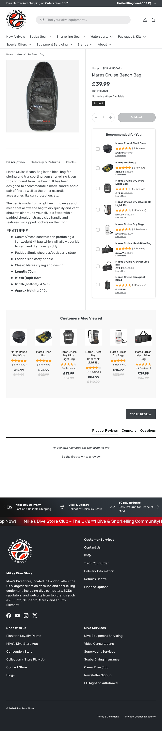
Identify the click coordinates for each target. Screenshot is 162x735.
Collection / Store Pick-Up (25, 659)
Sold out (136, 117)
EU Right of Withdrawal (101, 683)
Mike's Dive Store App (22, 644)
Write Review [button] (140, 414)
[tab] (15, 162)
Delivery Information (99, 571)
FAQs (88, 555)
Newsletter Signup (98, 675)
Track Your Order (96, 563)
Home (9, 54)
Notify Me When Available (108, 96)
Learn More (120, 156)
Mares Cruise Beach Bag (30, 54)
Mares (96, 68)
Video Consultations (99, 644)
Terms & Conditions (108, 716)
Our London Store (19, 651)
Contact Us (92, 547)
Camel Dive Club (96, 667)
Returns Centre (95, 579)
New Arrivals (15, 36)
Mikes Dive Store (24, 708)
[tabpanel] (42, 231)
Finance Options (96, 587)
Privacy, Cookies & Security (140, 716)
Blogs (10, 675)
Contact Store (16, 667)
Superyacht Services (99, 651)
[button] (81, 456)
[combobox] (83, 20)
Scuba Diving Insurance (102, 659)
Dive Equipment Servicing (103, 636)
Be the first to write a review (81, 456)
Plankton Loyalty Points (23, 636)
